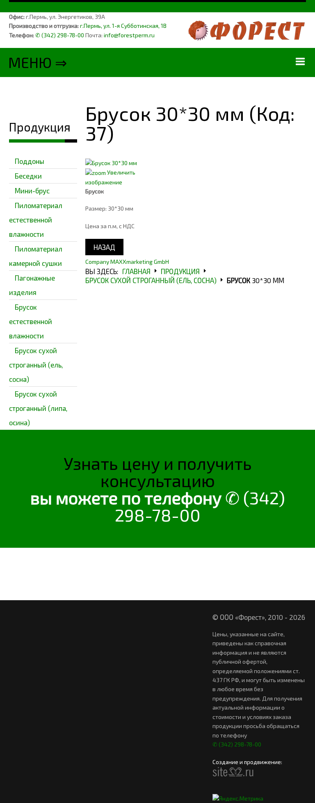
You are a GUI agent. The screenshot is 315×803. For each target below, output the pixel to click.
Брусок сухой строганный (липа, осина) (38, 408)
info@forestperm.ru (129, 35)
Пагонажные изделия (32, 285)
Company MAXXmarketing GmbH (127, 261)
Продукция (180, 271)
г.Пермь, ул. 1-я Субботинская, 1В (123, 25)
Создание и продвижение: (247, 762)
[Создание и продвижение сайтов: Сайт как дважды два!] (232, 772)
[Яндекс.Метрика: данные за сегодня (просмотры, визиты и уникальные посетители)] (237, 798)
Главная (136, 271)
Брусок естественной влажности (30, 321)
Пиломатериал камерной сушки (35, 256)
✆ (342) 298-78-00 (59, 35)
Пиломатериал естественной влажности (35, 219)
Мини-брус (32, 190)
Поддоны (29, 161)
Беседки (28, 176)
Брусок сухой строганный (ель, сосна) (36, 364)
